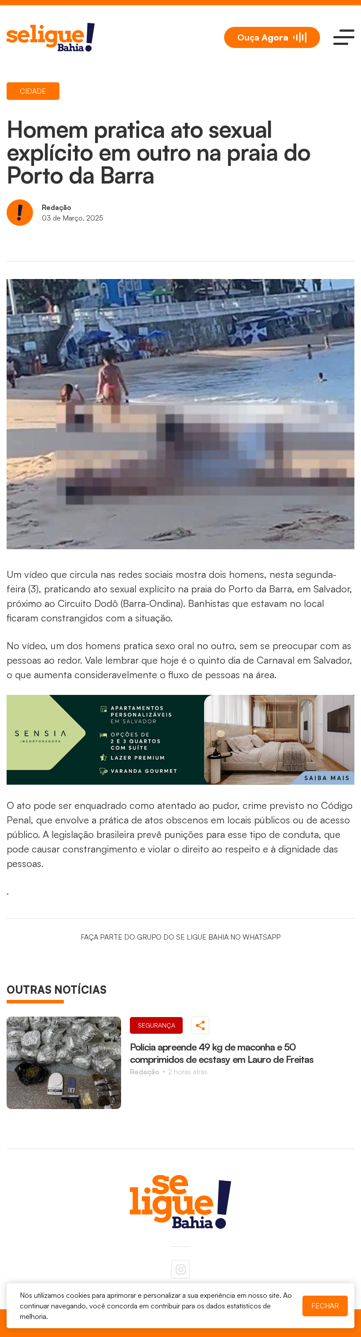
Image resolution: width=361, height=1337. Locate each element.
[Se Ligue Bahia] (51, 37)
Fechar (325, 1305)
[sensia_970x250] (180, 740)
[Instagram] (180, 1269)
